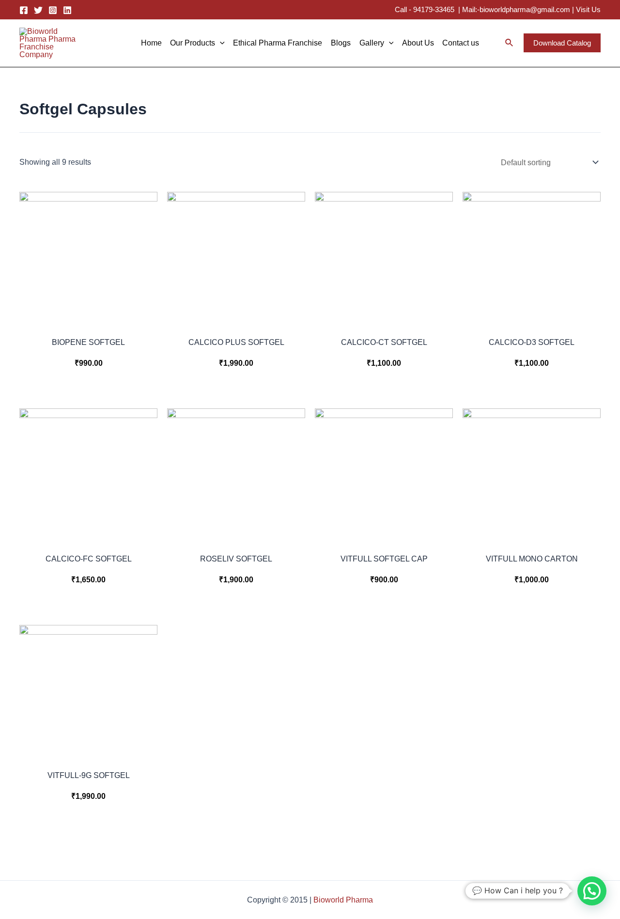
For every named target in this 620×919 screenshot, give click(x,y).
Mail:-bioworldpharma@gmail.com (516, 9)
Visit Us (588, 9)
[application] (220, 43)
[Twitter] (38, 10)
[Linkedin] (67, 10)
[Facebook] (23, 10)
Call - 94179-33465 (425, 9)
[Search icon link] (509, 44)
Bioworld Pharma (343, 900)
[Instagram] (52, 10)
